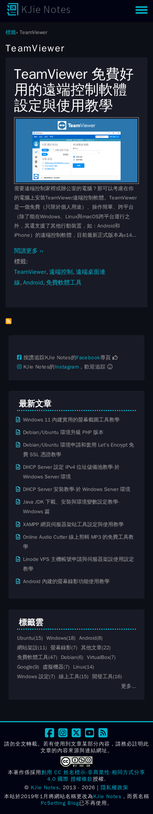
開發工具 (102, 676)
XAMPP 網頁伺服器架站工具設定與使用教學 (73, 524)
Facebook (88, 357)
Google (25, 666)
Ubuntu (25, 638)
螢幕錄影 (61, 647)
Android (33, 282)
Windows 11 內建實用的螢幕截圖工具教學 (71, 419)
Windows (56, 638)
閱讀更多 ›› (28, 251)
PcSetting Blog (60, 803)
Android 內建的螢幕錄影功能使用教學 (66, 581)
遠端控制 (61, 272)
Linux (79, 666)
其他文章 (91, 647)
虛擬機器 (53, 666)
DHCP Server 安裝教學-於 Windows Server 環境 (76, 489)
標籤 (11, 32)
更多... (128, 686)
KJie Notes (46, 9)
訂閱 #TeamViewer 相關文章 (9, 321)
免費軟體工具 (64, 282)
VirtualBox (98, 657)
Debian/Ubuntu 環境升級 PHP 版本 (63, 432)
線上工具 (69, 676)
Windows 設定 (33, 676)
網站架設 (27, 647)
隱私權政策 (114, 787)
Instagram (67, 367)
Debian (69, 657)
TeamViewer (30, 272)
